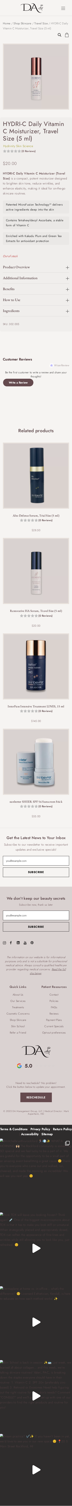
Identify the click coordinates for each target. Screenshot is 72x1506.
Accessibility (30, 1134)
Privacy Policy (40, 1129)
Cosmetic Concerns (18, 1014)
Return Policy (62, 1129)
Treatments (18, 1007)
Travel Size (41, 23)
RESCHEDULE (36, 1097)
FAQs (54, 1007)
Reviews (54, 1014)
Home (6, 23)
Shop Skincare (22, 23)
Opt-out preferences (54, 1032)
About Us (18, 995)
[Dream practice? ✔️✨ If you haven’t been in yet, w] (36, 1470)
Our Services (18, 1001)
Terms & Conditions (14, 1129)
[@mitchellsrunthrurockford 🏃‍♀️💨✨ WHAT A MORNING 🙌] (36, 1175)
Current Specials (54, 1026)
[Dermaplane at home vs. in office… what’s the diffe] (36, 1322)
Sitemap (47, 1134)
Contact (54, 995)
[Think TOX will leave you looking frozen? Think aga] (36, 1248)
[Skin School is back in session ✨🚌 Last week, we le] (36, 1396)
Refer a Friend (18, 1032)
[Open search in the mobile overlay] (59, 32)
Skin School (18, 1026)
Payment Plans (54, 1020)
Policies (54, 1001)
